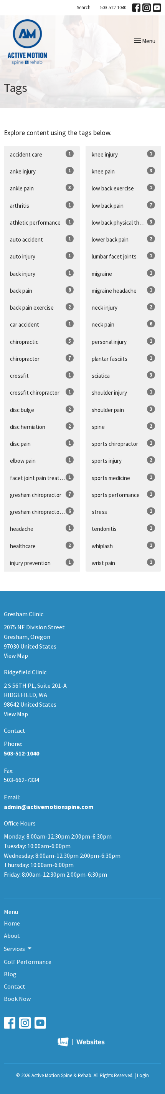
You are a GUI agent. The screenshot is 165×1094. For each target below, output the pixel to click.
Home (12, 923)
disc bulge (40, 410)
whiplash (122, 546)
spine (122, 426)
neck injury (122, 307)
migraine (122, 273)
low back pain (122, 205)
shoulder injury (122, 392)
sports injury (122, 460)
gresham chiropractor (40, 495)
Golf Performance (27, 962)
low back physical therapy (122, 222)
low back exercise (122, 188)
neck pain (122, 324)
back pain (40, 290)
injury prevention (40, 563)
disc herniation (40, 426)
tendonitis (122, 528)
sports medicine (122, 478)
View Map (16, 655)
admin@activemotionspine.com (49, 806)
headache (40, 528)
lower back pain (122, 239)
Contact (14, 986)
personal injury (122, 341)
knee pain (122, 171)
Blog (10, 974)
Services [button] (14, 948)
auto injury (40, 256)
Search (84, 7)
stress (122, 511)
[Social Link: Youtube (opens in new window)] (157, 7)
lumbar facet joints (122, 256)
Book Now (17, 998)
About (12, 935)
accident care (40, 154)
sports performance (122, 495)
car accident (40, 324)
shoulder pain (122, 410)
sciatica (122, 375)
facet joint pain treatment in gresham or (45, 478)
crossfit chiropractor (40, 392)
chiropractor (40, 358)
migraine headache (122, 290)
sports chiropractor (122, 443)
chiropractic (40, 341)
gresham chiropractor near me (45, 511)
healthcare (40, 546)
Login (143, 1075)
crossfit (40, 375)
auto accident (40, 239)
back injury (40, 273)
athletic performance (40, 222)
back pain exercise (40, 307)
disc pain (40, 443)
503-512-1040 (113, 7)
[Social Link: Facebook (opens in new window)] (136, 7)
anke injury (40, 171)
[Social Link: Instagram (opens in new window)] (146, 7)
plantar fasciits (122, 358)
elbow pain (40, 460)
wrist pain (122, 563)
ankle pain (40, 188)
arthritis (40, 205)
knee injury (122, 154)
